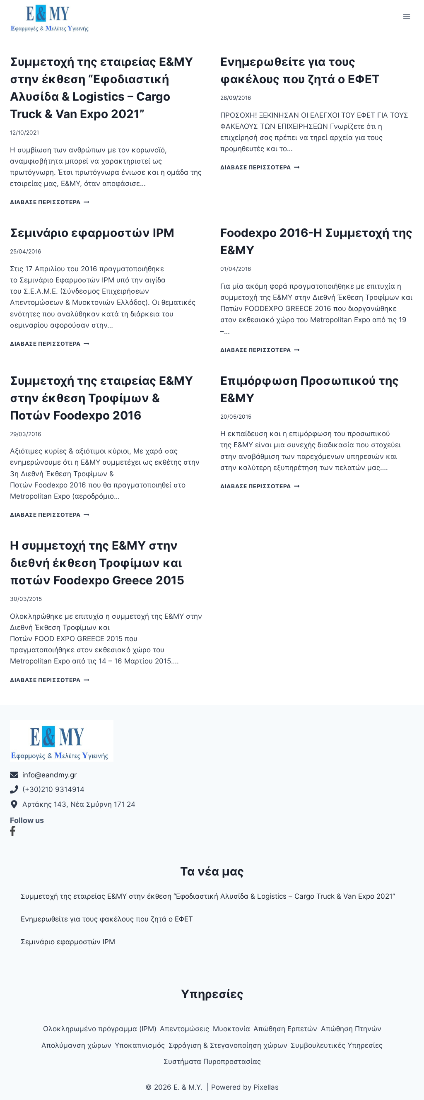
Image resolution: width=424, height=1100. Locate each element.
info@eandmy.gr (49, 775)
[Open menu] (406, 16)
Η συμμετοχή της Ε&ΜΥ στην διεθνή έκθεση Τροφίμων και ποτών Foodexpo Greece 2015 (97, 562)
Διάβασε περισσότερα (49, 202)
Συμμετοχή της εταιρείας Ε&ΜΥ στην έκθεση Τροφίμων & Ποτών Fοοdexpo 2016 (101, 398)
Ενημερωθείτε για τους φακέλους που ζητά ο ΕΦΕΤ (107, 919)
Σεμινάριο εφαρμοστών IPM (92, 233)
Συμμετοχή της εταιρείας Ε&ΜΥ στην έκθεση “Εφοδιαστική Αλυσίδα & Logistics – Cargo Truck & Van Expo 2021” (208, 896)
